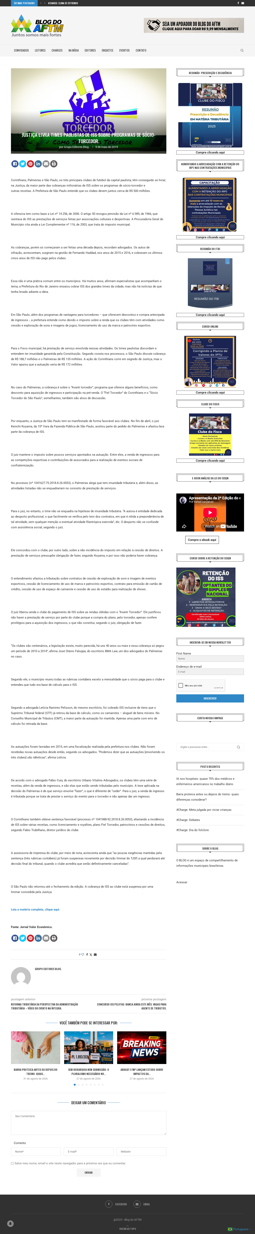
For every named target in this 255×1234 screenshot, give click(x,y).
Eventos (124, 50)
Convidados (21, 50)
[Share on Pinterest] (30, 163)
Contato (141, 50)
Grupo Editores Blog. (76, 147)
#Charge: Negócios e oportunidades (67, 3)
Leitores (40, 50)
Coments (20, 1143)
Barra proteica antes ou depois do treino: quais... (35, 1071)
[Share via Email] (95, 954)
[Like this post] (82, 954)
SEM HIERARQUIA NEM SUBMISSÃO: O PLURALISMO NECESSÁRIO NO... (88, 1071)
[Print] (53, 163)
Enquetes (107, 50)
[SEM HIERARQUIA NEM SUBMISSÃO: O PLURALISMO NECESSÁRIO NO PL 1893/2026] (88, 1047)
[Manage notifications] (10, 1223)
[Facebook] (238, 3)
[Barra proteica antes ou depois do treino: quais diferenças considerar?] (35, 1047)
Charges (57, 50)
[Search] (242, 50)
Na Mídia (74, 50)
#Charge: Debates (188, 820)
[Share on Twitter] (22, 163)
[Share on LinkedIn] (38, 163)
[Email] (242, 3)
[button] (40, 3)
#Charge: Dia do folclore (192, 830)
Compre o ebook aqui (202, 540)
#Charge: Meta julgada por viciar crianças (203, 810)
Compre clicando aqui (210, 152)
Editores (90, 50)
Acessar (181, 882)
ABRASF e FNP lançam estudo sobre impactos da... (142, 1071)
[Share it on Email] (46, 163)
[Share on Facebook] (15, 163)
